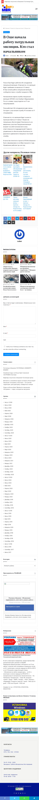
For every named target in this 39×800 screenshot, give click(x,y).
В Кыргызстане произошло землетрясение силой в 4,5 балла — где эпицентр (27, 288)
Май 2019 (7, 519)
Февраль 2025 (9, 452)
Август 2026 (8, 402)
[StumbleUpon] (21, 218)
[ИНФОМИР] (7, 9)
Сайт (4, 340)
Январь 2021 (8, 463)
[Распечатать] (13, 222)
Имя (5, 326)
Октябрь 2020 (9, 471)
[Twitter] (16, 793)
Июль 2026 (8, 405)
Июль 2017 (8, 552)
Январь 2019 (8, 530)
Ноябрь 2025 (9, 427)
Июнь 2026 (8, 408)
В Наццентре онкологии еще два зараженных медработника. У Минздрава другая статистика (27, 269)
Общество (27, 28)
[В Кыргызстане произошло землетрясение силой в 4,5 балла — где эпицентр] (28, 278)
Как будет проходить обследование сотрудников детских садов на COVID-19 (17, 170)
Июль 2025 (8, 438)
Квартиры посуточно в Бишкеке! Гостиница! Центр (20, 1)
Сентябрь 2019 (9, 508)
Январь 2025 (8, 455)
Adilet (7, 55)
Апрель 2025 (8, 446)
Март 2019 (8, 524)
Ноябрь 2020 (9, 469)
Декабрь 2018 (9, 533)
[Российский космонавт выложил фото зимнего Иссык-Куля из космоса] (11, 278)
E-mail (5, 333)
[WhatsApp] (25, 793)
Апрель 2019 (8, 521)
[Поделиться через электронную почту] (9, 222)
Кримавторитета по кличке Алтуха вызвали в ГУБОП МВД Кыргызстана (7, 169)
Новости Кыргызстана (16, 28)
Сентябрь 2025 (9, 433)
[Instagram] (18, 793)
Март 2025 (8, 449)
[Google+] (13, 218)
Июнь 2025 (8, 441)
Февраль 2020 (9, 494)
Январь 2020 (9, 496)
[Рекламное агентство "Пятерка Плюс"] (19, 730)
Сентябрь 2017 (9, 549)
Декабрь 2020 (9, 466)
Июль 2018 (8, 546)
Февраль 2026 (9, 419)
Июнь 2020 (8, 483)
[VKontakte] (5, 222)
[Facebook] (14, 793)
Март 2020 (8, 491)
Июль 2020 (8, 480)
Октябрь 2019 (9, 505)
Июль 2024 (8, 458)
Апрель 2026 (9, 413)
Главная (6, 28)
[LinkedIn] (17, 218)
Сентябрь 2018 (9, 541)
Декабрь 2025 (9, 424)
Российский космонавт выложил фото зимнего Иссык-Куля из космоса (9, 288)
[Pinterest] (29, 218)
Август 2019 (8, 510)
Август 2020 (8, 477)
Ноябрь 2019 (8, 502)
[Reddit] (33, 218)
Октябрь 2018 (9, 538)
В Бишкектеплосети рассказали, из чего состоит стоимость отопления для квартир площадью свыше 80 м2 (27, 174)
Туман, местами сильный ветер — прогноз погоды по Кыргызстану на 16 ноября (17, 204)
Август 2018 (8, 544)
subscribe (11, 349)
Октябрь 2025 (9, 430)
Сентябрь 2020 (9, 474)
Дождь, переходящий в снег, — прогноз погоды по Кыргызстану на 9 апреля (27, 203)
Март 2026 (8, 416)
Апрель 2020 (9, 488)
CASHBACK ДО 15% (6, 198)
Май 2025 (8, 444)
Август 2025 (8, 435)
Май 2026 (8, 410)
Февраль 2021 (9, 460)
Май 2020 (8, 485)
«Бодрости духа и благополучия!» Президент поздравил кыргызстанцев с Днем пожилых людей (10, 269)
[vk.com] (21, 793)
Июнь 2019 (8, 516)
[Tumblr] (25, 218)
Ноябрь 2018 (8, 535)
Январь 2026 (9, 421)
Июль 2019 (8, 513)
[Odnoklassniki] (23, 793)
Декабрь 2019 (9, 499)
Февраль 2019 (9, 527)
